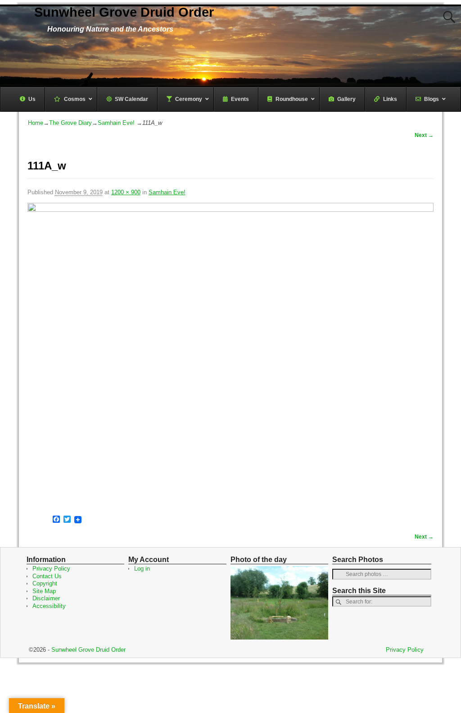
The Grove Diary (70, 122)
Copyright (44, 583)
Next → (424, 135)
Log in (142, 568)
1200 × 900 (125, 192)
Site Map (44, 591)
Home (35, 122)
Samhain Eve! (116, 122)
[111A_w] (230, 355)
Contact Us (47, 576)
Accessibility (49, 606)
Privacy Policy (51, 568)
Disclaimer (46, 598)
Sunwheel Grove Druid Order (124, 12)
